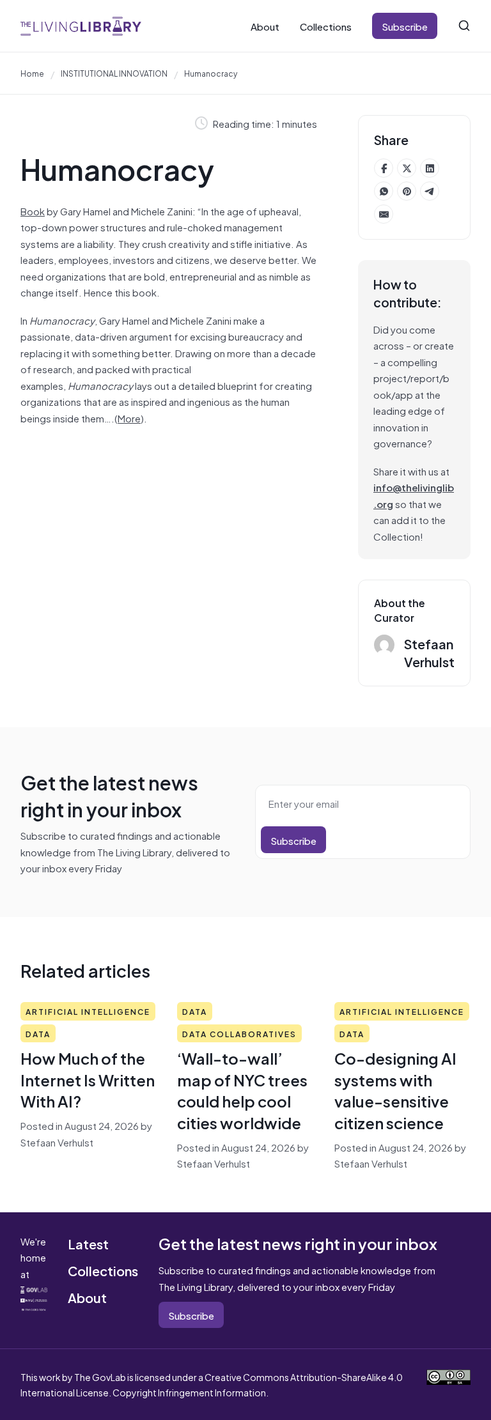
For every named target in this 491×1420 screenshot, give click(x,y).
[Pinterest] (406, 191)
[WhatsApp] (383, 191)
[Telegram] (429, 191)
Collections (326, 26)
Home (32, 72)
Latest (88, 1243)
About (265, 26)
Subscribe (405, 26)
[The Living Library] (80, 26)
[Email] (383, 214)
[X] (406, 168)
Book (32, 211)
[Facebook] (383, 168)
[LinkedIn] (429, 168)
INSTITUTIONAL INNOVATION (114, 72)
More (129, 418)
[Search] (464, 25)
